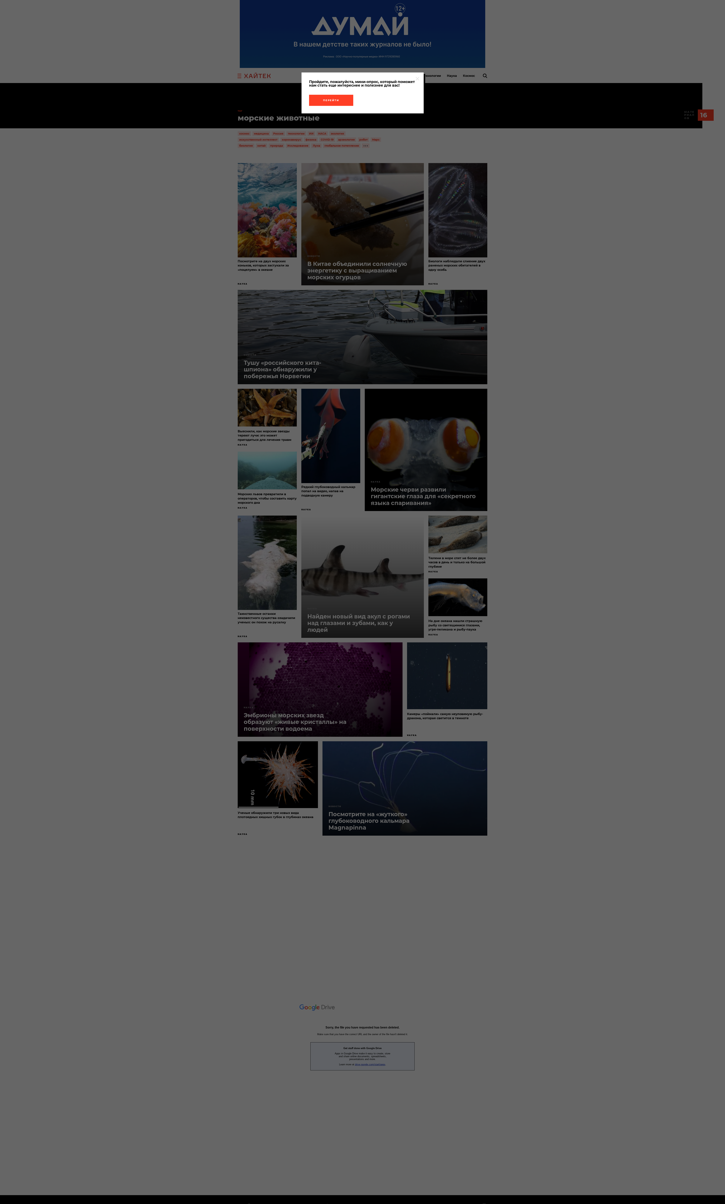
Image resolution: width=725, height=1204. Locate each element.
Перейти (331, 100)
